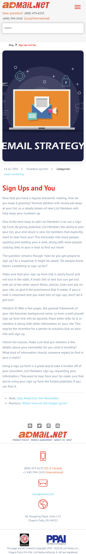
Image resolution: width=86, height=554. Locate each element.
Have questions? (23, 13)
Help (69, 439)
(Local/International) (26, 18)
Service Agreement (41, 439)
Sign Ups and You (27, 44)
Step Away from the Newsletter (38, 398)
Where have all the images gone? (44, 403)
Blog (11, 44)
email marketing (14, 174)
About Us (59, 439)
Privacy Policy (21, 439)
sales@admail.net (43, 494)
